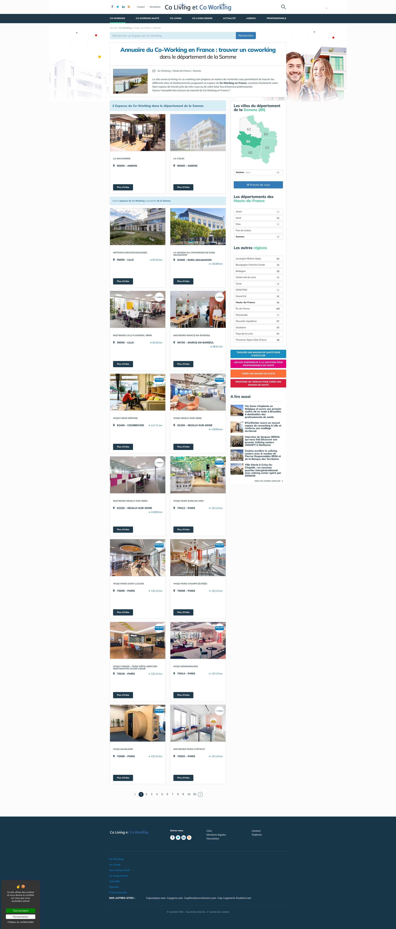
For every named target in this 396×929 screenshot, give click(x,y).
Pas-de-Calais (243, 230)
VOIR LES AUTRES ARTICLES (268, 481)
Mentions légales (216, 834)
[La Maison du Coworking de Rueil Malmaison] (198, 226)
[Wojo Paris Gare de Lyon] (198, 474)
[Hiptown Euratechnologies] (137, 226)
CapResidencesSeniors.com (200, 897)
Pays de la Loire (257, 333)
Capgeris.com (175, 897)
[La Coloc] (198, 132)
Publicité (257, 834)
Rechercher (246, 35)
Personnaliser (20, 916)
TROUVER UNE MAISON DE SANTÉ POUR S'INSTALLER (258, 354)
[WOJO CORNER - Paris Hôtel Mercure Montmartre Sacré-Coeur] (137, 640)
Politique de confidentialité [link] (21, 922)
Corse (257, 283)
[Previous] (135, 794)
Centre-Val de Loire (257, 277)
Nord (257, 217)
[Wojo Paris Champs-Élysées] (198, 557)
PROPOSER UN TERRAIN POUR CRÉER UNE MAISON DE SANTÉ (258, 383)
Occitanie (257, 327)
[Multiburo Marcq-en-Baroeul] (198, 309)
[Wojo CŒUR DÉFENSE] (137, 392)
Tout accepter (21, 910)
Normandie (257, 314)
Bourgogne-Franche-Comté (257, 264)
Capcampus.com (156, 897)
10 (188, 794)
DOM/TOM (257, 289)
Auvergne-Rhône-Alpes (257, 258)
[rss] (129, 7)
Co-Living (175, 18)
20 (194, 794)
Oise (257, 224)
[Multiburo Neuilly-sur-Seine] (137, 474)
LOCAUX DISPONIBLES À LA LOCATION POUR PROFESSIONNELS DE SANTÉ (258, 364)
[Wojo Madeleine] (137, 723)
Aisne (257, 211)
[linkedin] (123, 7)
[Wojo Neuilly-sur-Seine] (198, 392)
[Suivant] (200, 794)
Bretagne (257, 271)
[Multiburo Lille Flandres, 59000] (137, 309)
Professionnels (276, 18)
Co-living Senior (118, 875)
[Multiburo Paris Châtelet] (198, 723)
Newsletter (155, 6)
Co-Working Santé (147, 18)
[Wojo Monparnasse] (198, 640)
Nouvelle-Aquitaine (257, 321)
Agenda (251, 18)
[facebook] (112, 7)
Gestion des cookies (219, 911)
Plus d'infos (123, 187)
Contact (141, 6)
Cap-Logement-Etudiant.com (234, 897)
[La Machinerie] (137, 132)
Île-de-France (258, 308)
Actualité (229, 18)
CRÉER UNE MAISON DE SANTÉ (258, 373)
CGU (209, 830)
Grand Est (257, 296)
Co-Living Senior (202, 18)
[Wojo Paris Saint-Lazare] (137, 557)
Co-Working (117, 18)
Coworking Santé (119, 870)
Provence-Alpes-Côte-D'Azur (257, 339)
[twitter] (117, 7)
